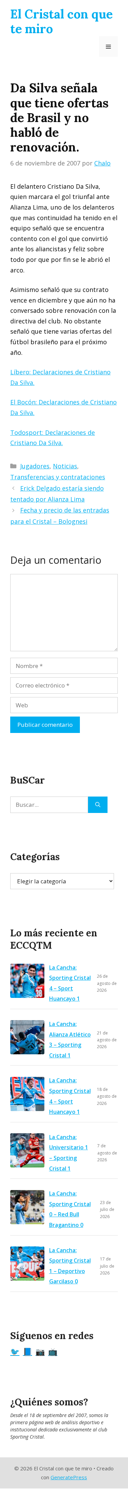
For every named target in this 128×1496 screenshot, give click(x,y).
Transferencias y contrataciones (57, 477)
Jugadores (34, 466)
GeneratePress (69, 1477)
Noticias (65, 466)
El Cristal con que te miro (61, 21)
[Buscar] (98, 805)
